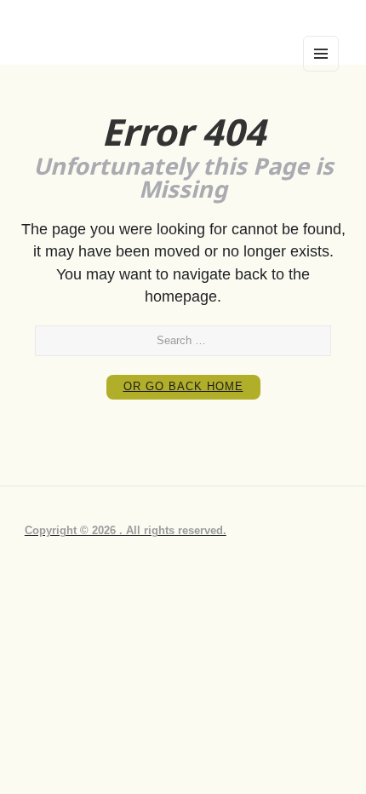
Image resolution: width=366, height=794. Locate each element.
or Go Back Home (183, 387)
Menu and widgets (321, 71)
